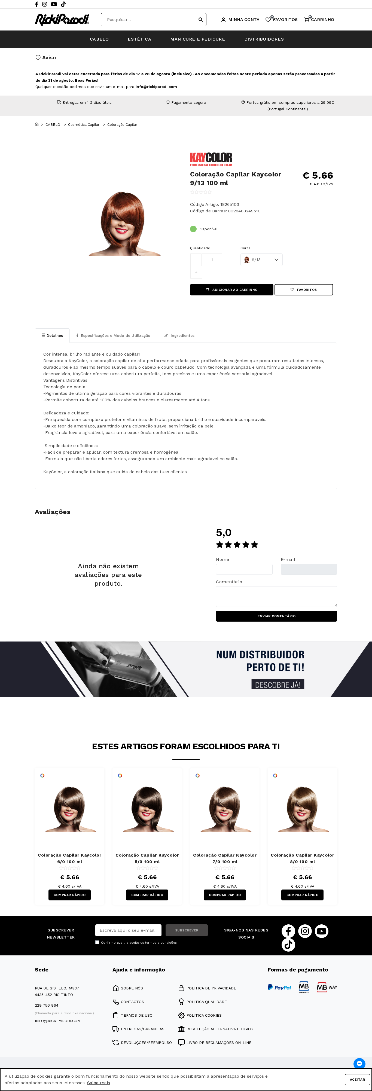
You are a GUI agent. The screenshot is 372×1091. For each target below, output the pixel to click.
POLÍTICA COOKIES (204, 1015)
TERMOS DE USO (137, 1015)
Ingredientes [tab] (181, 335)
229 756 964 (46, 1005)
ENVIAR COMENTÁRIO (277, 616)
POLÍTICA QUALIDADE (207, 1002)
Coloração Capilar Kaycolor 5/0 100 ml (147, 858)
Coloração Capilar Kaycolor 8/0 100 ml (302, 858)
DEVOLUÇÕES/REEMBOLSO (146, 1042)
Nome (222, 559)
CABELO (99, 39)
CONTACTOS (132, 1002)
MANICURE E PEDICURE (197, 39)
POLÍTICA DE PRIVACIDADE (211, 988)
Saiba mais (98, 1082)
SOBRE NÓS (132, 988)
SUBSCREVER (187, 930)
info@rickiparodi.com (156, 86)
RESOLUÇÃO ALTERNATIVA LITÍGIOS (220, 1029)
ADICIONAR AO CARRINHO (234, 290)
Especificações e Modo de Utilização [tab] (115, 335)
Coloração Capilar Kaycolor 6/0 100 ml (69, 858)
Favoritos (306, 290)
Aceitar (357, 1079)
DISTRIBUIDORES (264, 39)
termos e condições (161, 943)
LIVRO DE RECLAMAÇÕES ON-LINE (219, 1042)
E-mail (288, 559)
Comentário (229, 581)
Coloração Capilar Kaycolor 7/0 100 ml (225, 858)
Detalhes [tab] (55, 335)
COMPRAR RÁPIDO (70, 895)
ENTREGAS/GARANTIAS (142, 1029)
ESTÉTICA (139, 39)
